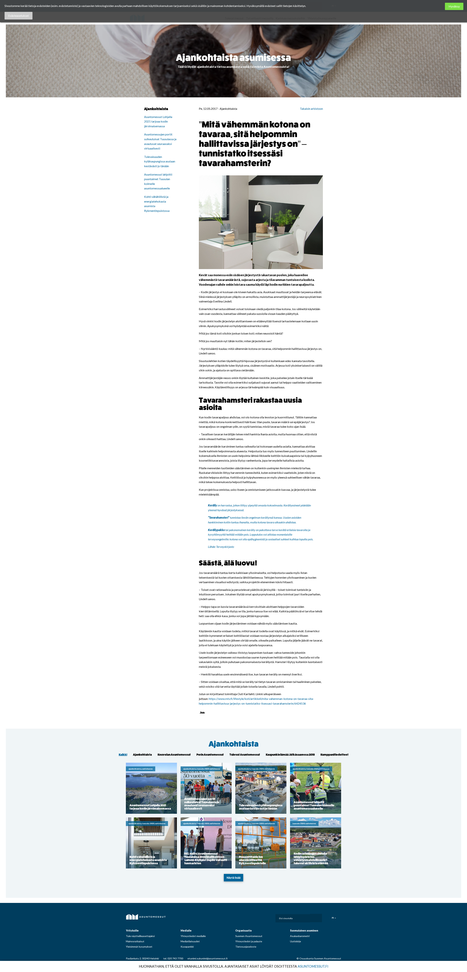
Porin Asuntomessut (210, 754)
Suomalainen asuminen (304, 930)
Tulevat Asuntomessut (244, 754)
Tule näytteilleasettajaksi (140, 936)
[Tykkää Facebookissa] (209, 712)
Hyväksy (454, 6)
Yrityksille (132, 930)
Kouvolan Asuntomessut (174, 754)
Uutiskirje (295, 941)
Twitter (264, 917)
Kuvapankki (187, 946)
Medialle (186, 930)
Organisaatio (243, 930)
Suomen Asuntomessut (248, 936)
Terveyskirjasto (225, 546)
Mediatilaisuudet (190, 941)
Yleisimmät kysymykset (139, 946)
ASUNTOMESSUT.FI (313, 966)
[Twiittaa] (213, 712)
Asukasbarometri (300, 936)
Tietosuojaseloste (245, 946)
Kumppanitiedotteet (334, 754)
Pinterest (256, 917)
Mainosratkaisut (135, 941)
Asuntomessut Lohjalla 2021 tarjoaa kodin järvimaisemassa (158, 121)
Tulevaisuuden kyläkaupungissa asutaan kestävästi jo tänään (159, 161)
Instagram (248, 917)
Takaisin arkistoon (311, 108)
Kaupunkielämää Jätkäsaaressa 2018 (290, 754)
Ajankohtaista (233, 744)
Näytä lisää (233, 877)
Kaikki (123, 754)
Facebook (240, 917)
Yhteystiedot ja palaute (248, 941)
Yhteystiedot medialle (193, 936)
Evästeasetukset (18, 15)
